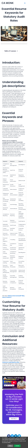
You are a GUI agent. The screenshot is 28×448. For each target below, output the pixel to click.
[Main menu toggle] (24, 3)
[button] (8, 436)
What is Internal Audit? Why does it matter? (13, 296)
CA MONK (8, 2)
